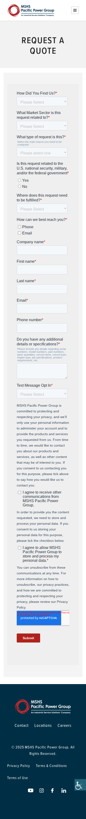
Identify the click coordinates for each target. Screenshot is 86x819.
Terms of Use (17, 777)
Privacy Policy (18, 765)
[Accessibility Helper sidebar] (80, 784)
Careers (64, 725)
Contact (22, 725)
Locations (43, 725)
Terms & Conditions (51, 765)
